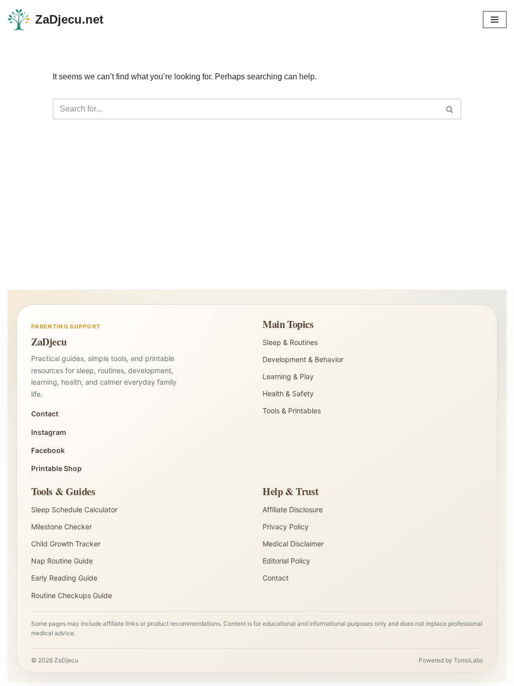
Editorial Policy (286, 560)
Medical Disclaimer (293, 543)
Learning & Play (288, 376)
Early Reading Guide (64, 578)
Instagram (48, 432)
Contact (44, 413)
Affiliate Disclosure (293, 509)
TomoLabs (468, 660)
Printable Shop (56, 468)
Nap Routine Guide (62, 560)
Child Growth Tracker (65, 543)
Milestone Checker (61, 526)
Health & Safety (288, 393)
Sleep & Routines (290, 342)
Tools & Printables (292, 410)
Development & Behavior (303, 359)
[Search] (450, 109)
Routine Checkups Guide (71, 595)
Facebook (48, 450)
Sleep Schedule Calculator (74, 509)
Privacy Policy (286, 526)
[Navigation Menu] (494, 19)
